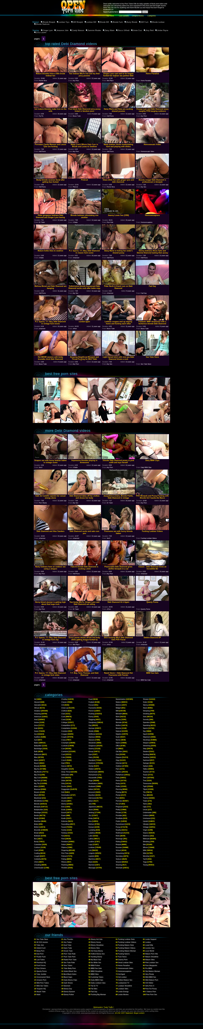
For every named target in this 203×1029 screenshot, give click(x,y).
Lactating (92, 830)
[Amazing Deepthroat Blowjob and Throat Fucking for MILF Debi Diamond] (84, 355)
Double (64, 798)
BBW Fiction (95, 965)
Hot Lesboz (122, 977)
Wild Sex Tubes (42, 986)
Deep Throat (66, 772)
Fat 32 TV (94, 986)
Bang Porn (40, 951)
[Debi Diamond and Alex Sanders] (50, 529)
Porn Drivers (41, 968)
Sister (145, 702)
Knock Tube (68, 951)
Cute (63, 757)
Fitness (64, 862)
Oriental (119, 763)
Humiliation (93, 783)
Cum (63, 749)
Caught (37, 856)
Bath (36, 751)
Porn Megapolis (151, 965)
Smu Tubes (68, 965)
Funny (91, 717)
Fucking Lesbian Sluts (126, 939)
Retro (118, 836)
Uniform (146, 815)
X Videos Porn (150, 992)
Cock (63, 717)
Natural (118, 731)
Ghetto (91, 731)
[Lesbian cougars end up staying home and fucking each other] (118, 319)
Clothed (64, 711)
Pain (117, 769)
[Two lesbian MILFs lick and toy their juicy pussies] (84, 71)
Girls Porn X (149, 986)
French (91, 711)
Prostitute (119, 818)
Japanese (92, 807)
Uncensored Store (43, 977)
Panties (118, 772)
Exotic (63, 818)
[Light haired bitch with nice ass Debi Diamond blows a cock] (118, 355)
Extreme (64, 821)
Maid (90, 862)
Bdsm (36, 760)
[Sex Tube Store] (152, 355)
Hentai (91, 766)
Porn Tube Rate (70, 954)
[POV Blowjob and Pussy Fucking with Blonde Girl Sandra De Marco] (152, 494)
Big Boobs (38, 772)
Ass (35, 734)
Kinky (91, 818)
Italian (91, 801)
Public (118, 821)
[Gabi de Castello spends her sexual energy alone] (50, 494)
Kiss (90, 821)
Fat (62, 836)
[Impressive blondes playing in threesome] (84, 458)
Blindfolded (38, 801)
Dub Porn (40, 954)
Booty (36, 818)
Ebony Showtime (97, 945)
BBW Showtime (96, 971)
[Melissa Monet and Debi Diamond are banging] (50, 284)
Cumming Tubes (97, 977)
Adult (38, 995)
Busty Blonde (131, 22)
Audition (37, 737)
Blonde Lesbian (158, 22)
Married (91, 865)
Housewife (93, 778)
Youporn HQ (41, 989)
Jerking (91, 813)
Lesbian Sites (123, 989)
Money (118, 720)
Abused (37, 702)
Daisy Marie (109, 30)
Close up (64, 708)
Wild (144, 853)
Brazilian (37, 821)
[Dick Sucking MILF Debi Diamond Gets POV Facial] (118, 635)
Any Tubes (68, 942)
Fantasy (64, 833)
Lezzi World (149, 951)
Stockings (146, 740)
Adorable (37, 705)
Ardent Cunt (40, 948)
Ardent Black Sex (70, 971)
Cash (36, 850)
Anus (36, 725)
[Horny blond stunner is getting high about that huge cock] (50, 600)
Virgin (145, 830)
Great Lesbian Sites (125, 963)
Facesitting (65, 824)
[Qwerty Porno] (152, 600)
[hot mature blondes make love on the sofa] (50, 107)
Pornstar (119, 801)
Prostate (119, 815)
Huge (91, 781)
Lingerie (92, 853)
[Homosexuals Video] (152, 142)
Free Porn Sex (151, 995)
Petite (118, 786)
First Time (65, 853)
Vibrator (146, 824)
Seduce (119, 859)
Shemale (119, 868)
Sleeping (146, 711)
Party (118, 778)
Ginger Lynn (48, 30)
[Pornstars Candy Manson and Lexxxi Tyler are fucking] (50, 142)
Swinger (146, 763)
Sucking (146, 754)
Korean (91, 827)
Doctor (63, 786)
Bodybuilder (38, 810)
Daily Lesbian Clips (98, 983)
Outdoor (119, 766)
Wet (144, 844)
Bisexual (37, 789)
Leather (91, 842)
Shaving (119, 865)
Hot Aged (121, 974)
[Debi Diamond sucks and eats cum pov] (84, 529)
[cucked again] (84, 319)
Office (118, 746)
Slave (145, 708)
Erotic (63, 810)
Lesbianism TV (123, 983)
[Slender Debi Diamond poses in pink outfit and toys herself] (118, 458)
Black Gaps (68, 977)
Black (36, 795)
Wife (144, 850)
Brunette (37, 830)
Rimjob (118, 844)
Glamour (92, 737)
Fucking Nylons (124, 954)
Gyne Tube (68, 948)
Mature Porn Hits (151, 954)
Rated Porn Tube (70, 960)
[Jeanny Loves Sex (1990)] (118, 213)
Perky (118, 783)
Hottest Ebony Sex (98, 954)
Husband (92, 786)
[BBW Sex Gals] (152, 671)
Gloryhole (92, 743)
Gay (90, 725)
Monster (119, 722)
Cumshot (64, 751)
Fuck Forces (41, 965)
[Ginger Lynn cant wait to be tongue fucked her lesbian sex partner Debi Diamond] (118, 71)
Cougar (64, 734)
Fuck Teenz (122, 957)
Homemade (93, 772)
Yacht (145, 859)
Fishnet (64, 856)
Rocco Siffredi (123, 30)
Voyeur (145, 833)
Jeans (91, 810)
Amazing (37, 714)
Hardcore (92, 763)
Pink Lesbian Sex (151, 963)
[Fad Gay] (152, 284)
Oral (117, 754)
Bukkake (37, 836)
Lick (90, 850)
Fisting (63, 859)
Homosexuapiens (124, 971)
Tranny (145, 798)
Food (90, 699)
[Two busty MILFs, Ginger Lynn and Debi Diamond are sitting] (84, 600)
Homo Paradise (124, 965)
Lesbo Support (150, 939)
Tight (145, 786)
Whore (145, 847)
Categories (151, 16)
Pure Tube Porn (70, 957)
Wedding (146, 842)
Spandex (146, 722)
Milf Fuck (144, 22)
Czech (63, 760)
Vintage (146, 827)
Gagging (92, 720)
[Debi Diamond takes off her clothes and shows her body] (84, 494)
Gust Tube (67, 945)
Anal (36, 720)
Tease (145, 775)
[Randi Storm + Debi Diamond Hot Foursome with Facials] (118, 671)
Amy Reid (150, 30)
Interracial (92, 798)
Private (118, 813)
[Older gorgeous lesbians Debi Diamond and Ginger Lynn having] (50, 213)
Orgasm (119, 757)
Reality (118, 830)
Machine (92, 859)
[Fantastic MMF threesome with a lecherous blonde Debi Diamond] (152, 319)
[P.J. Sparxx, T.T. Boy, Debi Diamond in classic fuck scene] (84, 248)
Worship (146, 856)
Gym (90, 754)
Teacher (146, 772)
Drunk (63, 801)
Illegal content (139, 1013)
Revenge (119, 839)
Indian (91, 789)
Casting (37, 853)
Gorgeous (92, 746)
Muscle (118, 728)
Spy (144, 731)
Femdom (64, 842)
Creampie (65, 743)
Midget (118, 708)
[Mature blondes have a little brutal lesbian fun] (50, 71)
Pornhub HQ (41, 963)
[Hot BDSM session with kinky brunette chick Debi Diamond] (50, 355)
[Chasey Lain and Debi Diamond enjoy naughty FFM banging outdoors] (152, 107)
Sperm (145, 728)
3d (35, 699)
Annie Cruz (137, 30)
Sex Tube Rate (69, 963)
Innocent (92, 792)
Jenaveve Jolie (62, 30)
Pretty (118, 810)
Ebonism (67, 986)
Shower (146, 699)
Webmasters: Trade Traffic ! (103, 1007)
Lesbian (92, 847)
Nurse (118, 740)
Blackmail (37, 798)
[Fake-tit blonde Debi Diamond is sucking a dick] (84, 564)
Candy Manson (78, 30)
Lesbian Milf (91, 22)
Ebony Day (68, 989)
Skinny (145, 705)
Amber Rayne (162, 30)
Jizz (90, 815)
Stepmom (146, 737)
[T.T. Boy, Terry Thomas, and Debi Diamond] (84, 671)
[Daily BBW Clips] (152, 458)
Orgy (117, 760)
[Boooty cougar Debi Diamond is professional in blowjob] (152, 178)
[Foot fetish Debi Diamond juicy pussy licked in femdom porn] (84, 107)
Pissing (118, 792)
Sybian (145, 766)
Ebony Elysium (69, 992)
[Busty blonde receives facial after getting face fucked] (50, 178)
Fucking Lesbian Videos (127, 942)
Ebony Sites (95, 948)
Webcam (146, 839)
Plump (118, 795)
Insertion (92, 795)
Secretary (119, 856)
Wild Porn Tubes (42, 983)
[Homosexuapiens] (152, 213)
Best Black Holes (70, 974)
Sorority (146, 720)
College (64, 722)
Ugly (144, 807)
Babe (36, 743)
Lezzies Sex (149, 948)
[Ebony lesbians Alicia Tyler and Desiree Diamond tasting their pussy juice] (152, 248)
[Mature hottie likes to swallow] (50, 248)
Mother (118, 725)
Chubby (64, 699)
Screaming (120, 853)
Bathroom (37, 754)
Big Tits (37, 783)
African (36, 708)
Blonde (36, 804)
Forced (91, 705)
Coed (63, 720)
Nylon (118, 743)
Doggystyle (65, 789)
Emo (63, 807)
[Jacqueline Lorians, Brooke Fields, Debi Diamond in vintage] (118, 494)
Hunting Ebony (96, 957)
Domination (65, 795)
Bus (35, 839)
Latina (91, 839)
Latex (91, 836)
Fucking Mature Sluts (126, 945)
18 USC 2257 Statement (124, 1013)
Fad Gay (94, 992)
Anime (36, 722)
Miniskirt (119, 714)
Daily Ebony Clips (70, 980)
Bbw (35, 757)
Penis (118, 781)
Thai (144, 781)
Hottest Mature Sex (125, 980)
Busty (36, 842)
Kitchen (91, 824)
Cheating (37, 865)
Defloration (65, 775)
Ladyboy (92, 833)
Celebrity (37, 859)
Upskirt (145, 821)
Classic (64, 702)
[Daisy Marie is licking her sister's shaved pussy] (118, 248)
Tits (144, 792)
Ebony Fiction (69, 995)
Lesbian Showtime (125, 986)
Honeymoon (93, 775)
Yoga (145, 862)
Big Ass (37, 769)
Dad (62, 763)
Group (91, 751)
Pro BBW (148, 968)
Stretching (147, 746)
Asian (36, 731)
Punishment (120, 824)
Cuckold (64, 746)
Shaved (119, 862)
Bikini (36, 786)
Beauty (36, 766)
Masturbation (121, 699)
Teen (145, 778)
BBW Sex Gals (96, 968)
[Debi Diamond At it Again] (118, 600)
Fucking (91, 714)
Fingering (64, 850)
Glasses (92, 740)
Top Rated (110, 16)
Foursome (92, 708)
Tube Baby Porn (70, 968)
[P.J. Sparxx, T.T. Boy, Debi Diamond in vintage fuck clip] (50, 635)
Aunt (36, 740)
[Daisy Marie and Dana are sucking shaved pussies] (118, 107)
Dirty (63, 783)
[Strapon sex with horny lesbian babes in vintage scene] (50, 458)
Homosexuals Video (125, 968)
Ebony (63, 804)
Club (63, 714)
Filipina (64, 847)
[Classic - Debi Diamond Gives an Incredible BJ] (152, 564)
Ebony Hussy (96, 942)
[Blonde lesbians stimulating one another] (84, 213)
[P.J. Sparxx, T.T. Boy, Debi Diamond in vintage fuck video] (50, 671)
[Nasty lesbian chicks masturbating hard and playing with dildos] (118, 142)
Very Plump (149, 974)
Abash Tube (41, 992)
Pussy (118, 827)
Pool (117, 798)
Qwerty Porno (41, 971)
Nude (118, 737)
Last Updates (124, 16)
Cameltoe (37, 844)
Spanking (146, 725)
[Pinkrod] (84, 178)
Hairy (91, 757)
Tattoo (145, 769)
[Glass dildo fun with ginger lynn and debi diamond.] (118, 178)
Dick (63, 778)
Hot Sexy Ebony (97, 951)
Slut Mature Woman (152, 971)
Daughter (64, 769)
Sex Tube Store (42, 939)
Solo (144, 717)
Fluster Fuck (41, 957)
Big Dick (37, 781)
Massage (92, 868)
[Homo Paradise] (152, 71)
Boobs (36, 815)
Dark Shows (68, 983)
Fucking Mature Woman (127, 951)
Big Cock (37, 778)
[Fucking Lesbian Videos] (152, 529)
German (92, 728)
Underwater (147, 813)
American (37, 717)
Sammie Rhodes (94, 30)
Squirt (145, 734)
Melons (118, 705)
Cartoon (37, 847)
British (36, 827)
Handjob (92, 760)
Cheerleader (39, 868)
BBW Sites (95, 974)
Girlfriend (92, 734)
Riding (118, 842)
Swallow (146, 757)
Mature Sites (150, 960)
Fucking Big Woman (98, 995)
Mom (117, 717)
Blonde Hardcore (42, 24)
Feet (63, 839)
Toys (144, 795)
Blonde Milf (104, 22)
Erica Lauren (41, 32)
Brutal (36, 833)
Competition (65, 725)
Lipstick (91, 856)
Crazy (63, 740)
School (118, 850)
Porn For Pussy (151, 989)
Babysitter (38, 746)
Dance (63, 766)
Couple (64, 737)
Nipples (119, 734)
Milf (117, 711)
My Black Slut (96, 960)
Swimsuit (146, 760)
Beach (36, 763)
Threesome (147, 783)
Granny (91, 749)
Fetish (63, 844)
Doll (62, 792)
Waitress (146, 836)
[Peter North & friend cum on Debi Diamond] (118, 284)
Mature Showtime (151, 957)
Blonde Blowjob (49, 22)
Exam (63, 815)
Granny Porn (123, 960)
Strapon (146, 743)
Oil (117, 749)
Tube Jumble (41, 974)
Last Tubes (40, 960)
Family (63, 830)
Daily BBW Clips (97, 980)
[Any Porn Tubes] (60, 20)
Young (145, 865)
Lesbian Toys (64, 22)
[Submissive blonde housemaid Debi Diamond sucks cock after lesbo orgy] (84, 284)
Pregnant (119, 807)
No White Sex (96, 963)
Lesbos (148, 942)
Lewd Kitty (149, 945)
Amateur (37, 711)
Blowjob (37, 807)
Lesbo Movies (123, 995)
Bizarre (36, 792)
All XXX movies (42, 942)
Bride (36, 824)
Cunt (63, 754)
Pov (117, 804)
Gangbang (93, 722)
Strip (144, 749)
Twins (145, 804)
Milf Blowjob (78, 22)
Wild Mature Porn (151, 980)
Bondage (37, 813)
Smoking (146, 714)
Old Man (119, 751)
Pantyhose (120, 775)
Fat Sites (94, 989)
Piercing (119, 789)
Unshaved (147, 818)
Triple (145, 801)
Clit (62, 705)
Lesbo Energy (123, 992)
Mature (118, 702)
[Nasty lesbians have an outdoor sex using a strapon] (50, 564)
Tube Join (40, 945)
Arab (36, 728)
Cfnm (36, 862)
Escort (63, 813)
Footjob (91, 702)
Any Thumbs (68, 939)
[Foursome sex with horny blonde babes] (118, 529)
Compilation (65, 728)
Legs (90, 844)
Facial (63, 827)
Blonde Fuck (118, 22)
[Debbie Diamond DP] (152, 635)
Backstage (38, 749)
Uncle (145, 810)
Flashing (64, 865)
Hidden (91, 769)
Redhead (119, 833)
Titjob (145, 789)
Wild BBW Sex (150, 977)
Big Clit (36, 775)
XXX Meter (149, 983)
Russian (119, 847)
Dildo (63, 781)
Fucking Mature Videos (126, 948)
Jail (90, 804)
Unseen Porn (41, 980)
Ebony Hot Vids (96, 939)
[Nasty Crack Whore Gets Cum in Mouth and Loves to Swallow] (84, 142)
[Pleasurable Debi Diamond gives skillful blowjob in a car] (118, 564)
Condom (64, 731)
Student (146, 751)
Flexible (64, 868)
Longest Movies (138, 16)
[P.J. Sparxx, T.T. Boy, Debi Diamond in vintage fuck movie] (50, 319)
